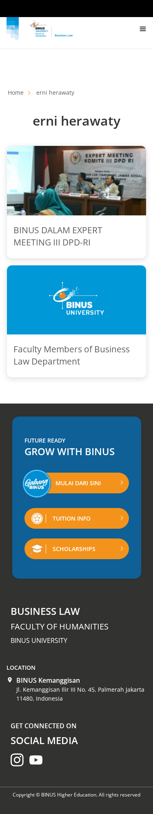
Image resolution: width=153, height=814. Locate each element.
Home (16, 92)
